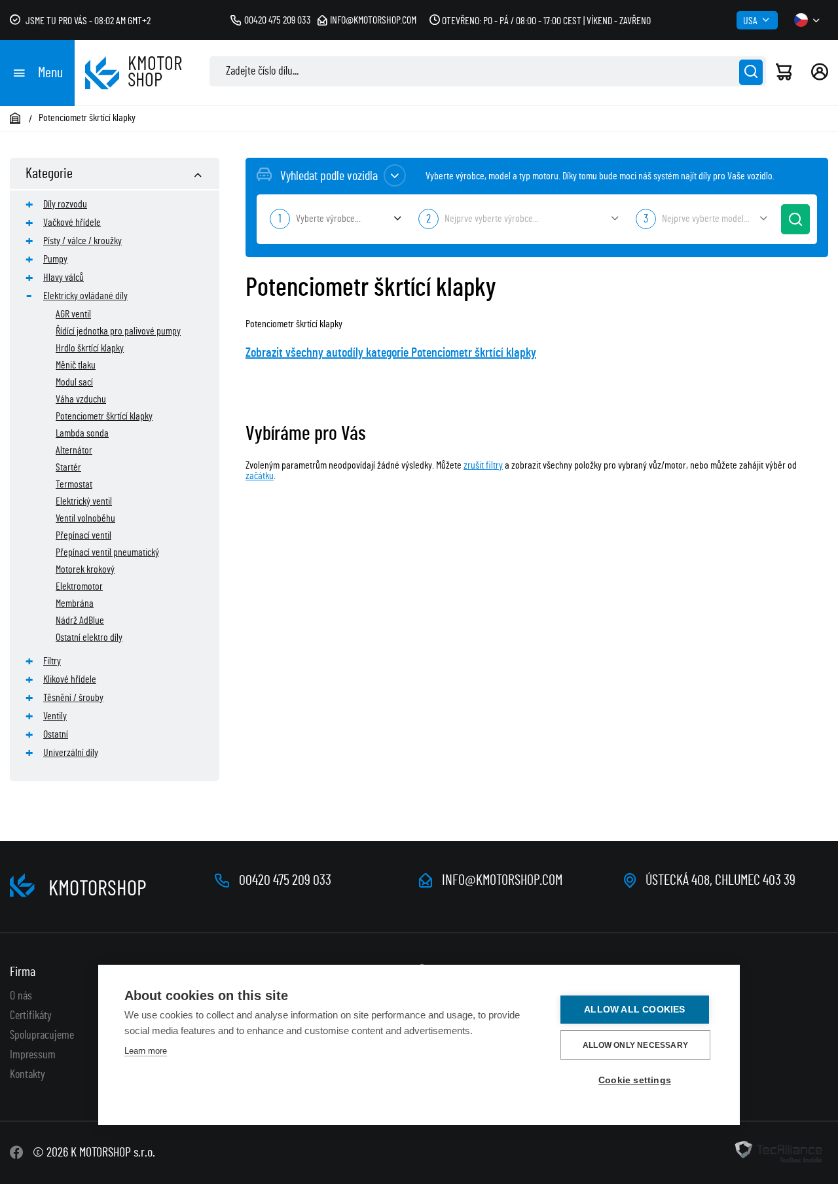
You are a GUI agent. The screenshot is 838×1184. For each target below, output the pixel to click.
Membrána (75, 603)
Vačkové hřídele (72, 222)
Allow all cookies (634, 1009)
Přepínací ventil (83, 535)
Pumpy (55, 259)
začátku (260, 476)
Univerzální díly (70, 752)
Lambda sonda (82, 433)
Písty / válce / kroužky (82, 241)
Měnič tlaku (76, 365)
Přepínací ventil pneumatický (107, 552)
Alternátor (74, 450)
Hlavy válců (63, 277)
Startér (68, 467)
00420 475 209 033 (277, 20)
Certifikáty (31, 1016)
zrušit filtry (483, 465)
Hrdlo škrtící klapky (90, 348)
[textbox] (334, 218)
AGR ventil (73, 314)
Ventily (55, 716)
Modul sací (74, 382)
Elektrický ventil (84, 501)
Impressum (33, 1055)
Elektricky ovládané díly (85, 296)
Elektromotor (79, 586)
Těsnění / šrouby (73, 697)
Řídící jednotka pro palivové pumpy (118, 331)
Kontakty (27, 1075)
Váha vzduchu (81, 399)
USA (750, 21)
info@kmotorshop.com (373, 20)
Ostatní (55, 734)
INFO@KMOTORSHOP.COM (502, 880)
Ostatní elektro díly (89, 637)
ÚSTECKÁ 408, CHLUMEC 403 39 (720, 880)
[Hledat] (751, 72)
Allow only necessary (635, 1045)
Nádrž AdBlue (80, 620)
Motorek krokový (85, 569)
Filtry (52, 661)
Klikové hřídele (69, 679)
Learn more (145, 1051)
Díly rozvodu (65, 204)
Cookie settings (634, 1080)
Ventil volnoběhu (85, 518)
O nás (21, 996)
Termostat (74, 484)
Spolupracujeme (42, 1035)
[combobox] (334, 219)
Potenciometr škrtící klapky (104, 416)
